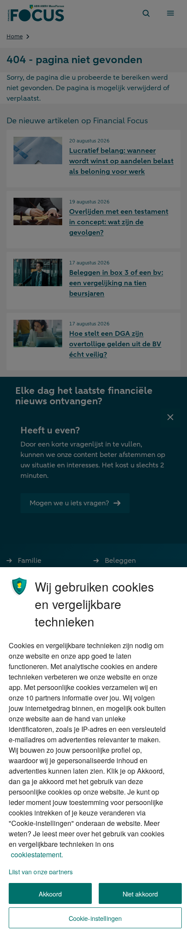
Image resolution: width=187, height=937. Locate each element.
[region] (93, 752)
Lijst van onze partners (41, 871)
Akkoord (50, 893)
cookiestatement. (37, 854)
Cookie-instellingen (95, 918)
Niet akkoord (140, 893)
